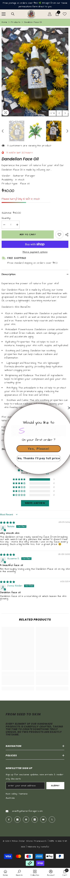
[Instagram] (17, 819)
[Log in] (49, 14)
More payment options (35, 252)
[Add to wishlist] (59, 234)
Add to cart (28, 234)
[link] (18, 680)
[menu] (4, 14)
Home (4, 22)
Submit (55, 785)
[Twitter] (52, 819)
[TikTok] (35, 819)
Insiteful (45, 846)
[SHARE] (65, 235)
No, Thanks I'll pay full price (35, 458)
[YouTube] (43, 819)
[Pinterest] (26, 819)
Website (32, 846)
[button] (59, 113)
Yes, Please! (35, 448)
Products (15, 22)
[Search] (13, 14)
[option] (35, 72)
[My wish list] (64, 14)
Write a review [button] (35, 503)
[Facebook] (9, 819)
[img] (7, 522)
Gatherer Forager (24, 175)
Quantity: (6, 218)
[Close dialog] (66, 408)
